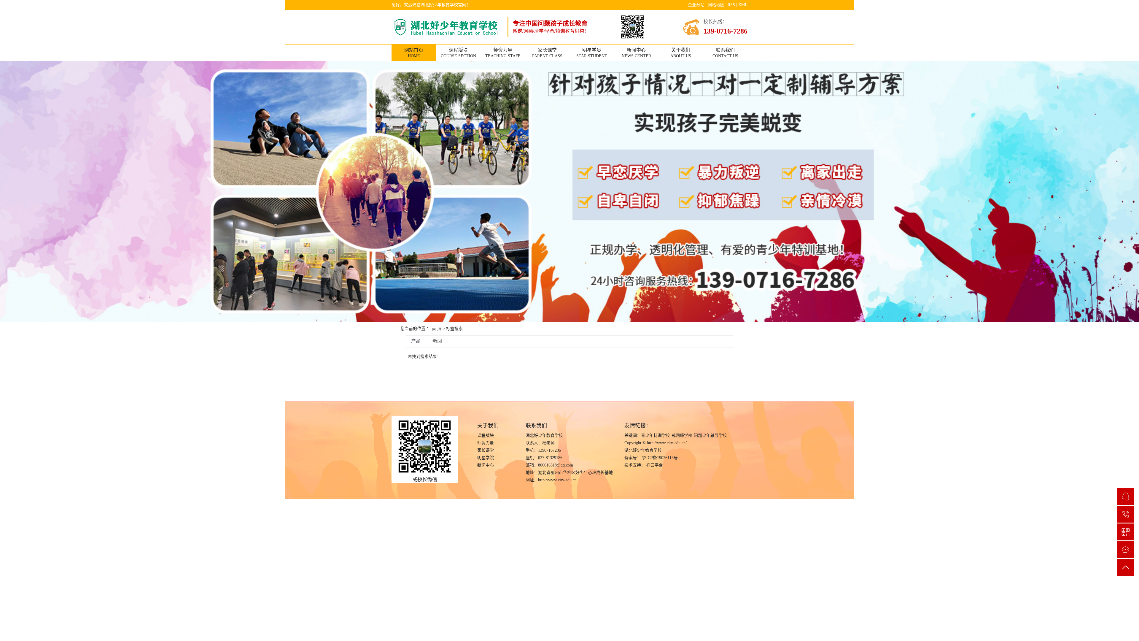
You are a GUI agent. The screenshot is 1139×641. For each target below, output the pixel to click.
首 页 (436, 328)
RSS (731, 5)
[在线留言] (1125, 549)
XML (742, 5)
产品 (416, 341)
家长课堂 (485, 450)
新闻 (437, 341)
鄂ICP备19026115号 (660, 458)
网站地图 (716, 5)
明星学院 (485, 458)
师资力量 (485, 443)
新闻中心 (485, 465)
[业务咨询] (1125, 496)
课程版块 (485, 435)
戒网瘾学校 (682, 435)
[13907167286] (1125, 514)
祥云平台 (654, 465)
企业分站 (696, 5)
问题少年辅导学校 (710, 435)
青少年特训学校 (655, 435)
